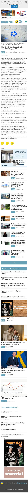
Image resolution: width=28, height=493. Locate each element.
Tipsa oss (21, 17)
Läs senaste (12, 17)
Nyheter (3, 52)
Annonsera (7, 17)
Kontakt (24, 17)
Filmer (18, 17)
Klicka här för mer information (17, 3)
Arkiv (16, 17)
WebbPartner (21, 489)
